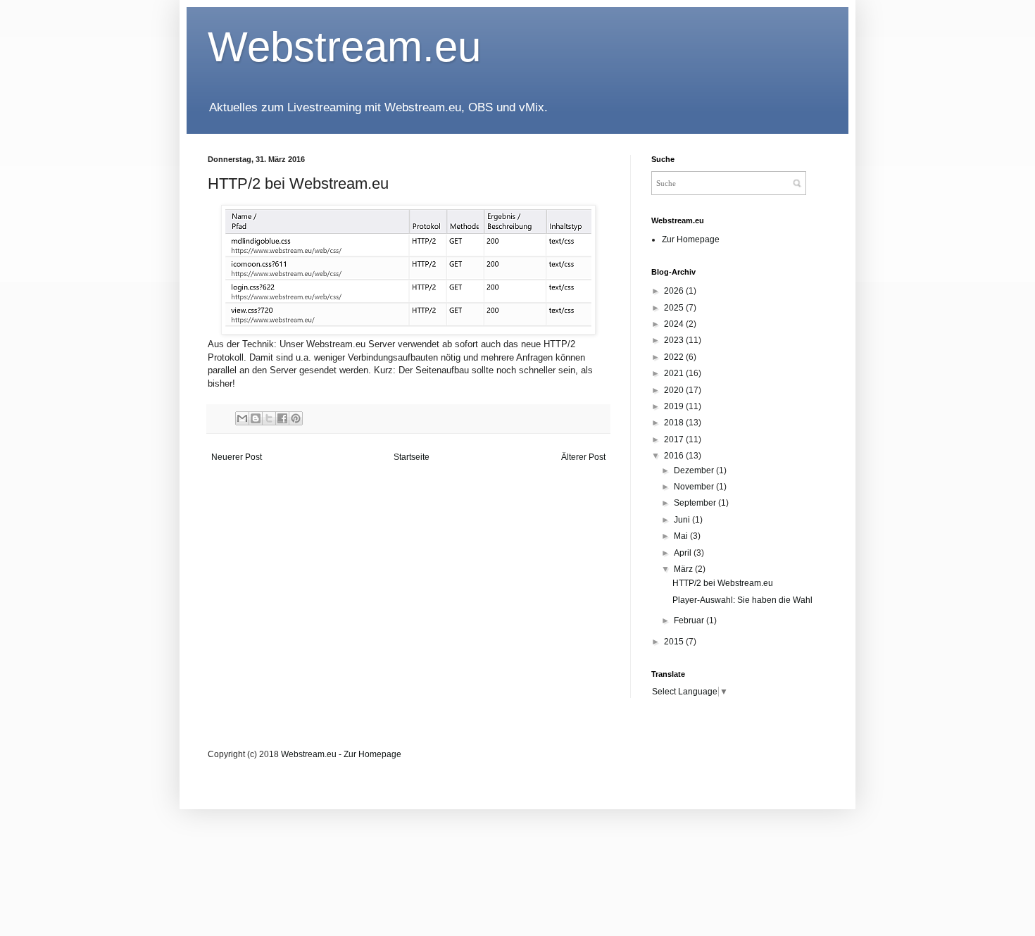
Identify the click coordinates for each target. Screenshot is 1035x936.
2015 (675, 642)
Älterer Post (583, 457)
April (684, 553)
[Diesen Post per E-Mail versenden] (242, 418)
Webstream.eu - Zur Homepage (341, 754)
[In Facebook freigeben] (282, 418)
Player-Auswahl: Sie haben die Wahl (742, 600)
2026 (675, 291)
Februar (690, 620)
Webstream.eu (344, 46)
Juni (683, 520)
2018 (675, 423)
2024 (675, 324)
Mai (682, 536)
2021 (675, 373)
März (684, 569)
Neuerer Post (236, 457)
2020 (675, 390)
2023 (675, 340)
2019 (675, 406)
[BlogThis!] (256, 418)
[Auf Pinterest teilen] (296, 418)
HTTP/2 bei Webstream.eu (722, 583)
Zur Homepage (691, 239)
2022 (675, 357)
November (695, 487)
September (696, 503)
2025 (675, 308)
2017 (675, 439)
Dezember (695, 470)
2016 (675, 456)
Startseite (411, 457)
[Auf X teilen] (269, 418)
